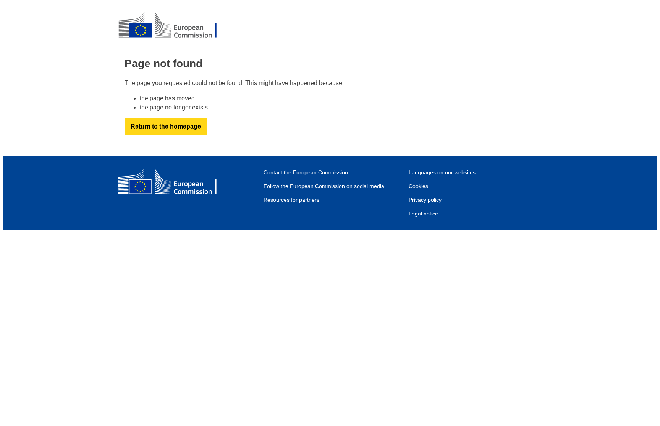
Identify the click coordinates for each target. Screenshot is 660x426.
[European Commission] (173, 26)
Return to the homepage (166, 126)
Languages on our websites (442, 172)
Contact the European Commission (306, 172)
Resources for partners (291, 200)
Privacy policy (425, 200)
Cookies (418, 186)
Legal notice (423, 214)
